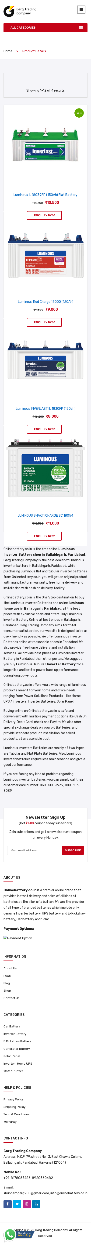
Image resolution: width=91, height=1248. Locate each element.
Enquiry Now (44, 215)
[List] (49, 79)
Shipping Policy (14, 1107)
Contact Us (12, 998)
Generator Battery (17, 1048)
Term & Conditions (17, 1114)
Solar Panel (12, 1056)
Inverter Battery (15, 1034)
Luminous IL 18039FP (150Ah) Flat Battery (45, 195)
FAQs (7, 975)
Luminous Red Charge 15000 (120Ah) (45, 302)
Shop (7, 990)
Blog (7, 983)
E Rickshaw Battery (17, 1041)
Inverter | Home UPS (18, 1063)
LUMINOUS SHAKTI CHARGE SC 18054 (45, 516)
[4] (41, 79)
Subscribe (73, 850)
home (8, 51)
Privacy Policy (14, 1099)
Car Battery (12, 1026)
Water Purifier (13, 1071)
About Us (10, 968)
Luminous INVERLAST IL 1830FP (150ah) (45, 409)
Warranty (10, 1121)
